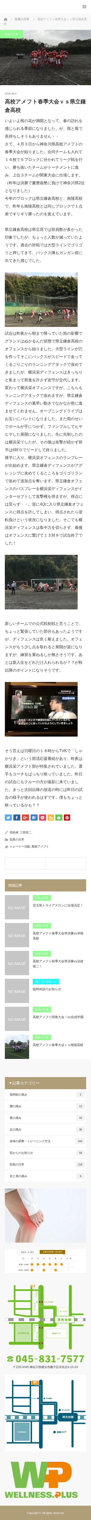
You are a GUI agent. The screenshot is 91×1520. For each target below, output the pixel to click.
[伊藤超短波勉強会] (25, 863)
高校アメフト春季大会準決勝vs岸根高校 (58, 935)
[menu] (84, 6)
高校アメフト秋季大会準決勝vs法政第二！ (58, 963)
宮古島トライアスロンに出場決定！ (58, 905)
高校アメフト (40, 846)
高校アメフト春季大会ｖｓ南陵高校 (58, 1045)
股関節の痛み (45, 1094)
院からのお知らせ (46, 981)
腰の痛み (46, 1106)
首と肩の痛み (45, 1176)
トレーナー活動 (20, 846)
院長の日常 (11, 34)
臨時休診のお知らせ (47, 989)
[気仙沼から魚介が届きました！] (65, 863)
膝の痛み (46, 1118)
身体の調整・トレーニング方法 (46, 1141)
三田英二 (26, 832)
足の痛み (46, 1129)
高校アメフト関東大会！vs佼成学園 (58, 1017)
